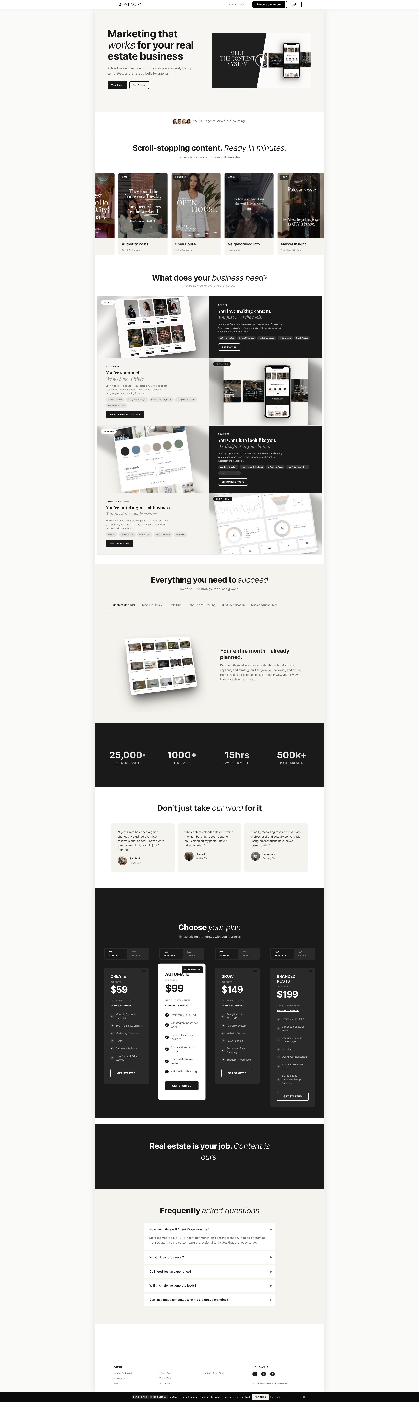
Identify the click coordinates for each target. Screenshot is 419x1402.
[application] (261, 60)
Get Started (229, 347)
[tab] (124, 605)
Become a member (269, 4)
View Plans (117, 85)
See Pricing (139, 85)
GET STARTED (126, 1073)
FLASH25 (260, 1397)
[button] (261, 60)
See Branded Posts (233, 482)
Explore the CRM (119, 543)
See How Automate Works (125, 414)
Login (293, 4)
